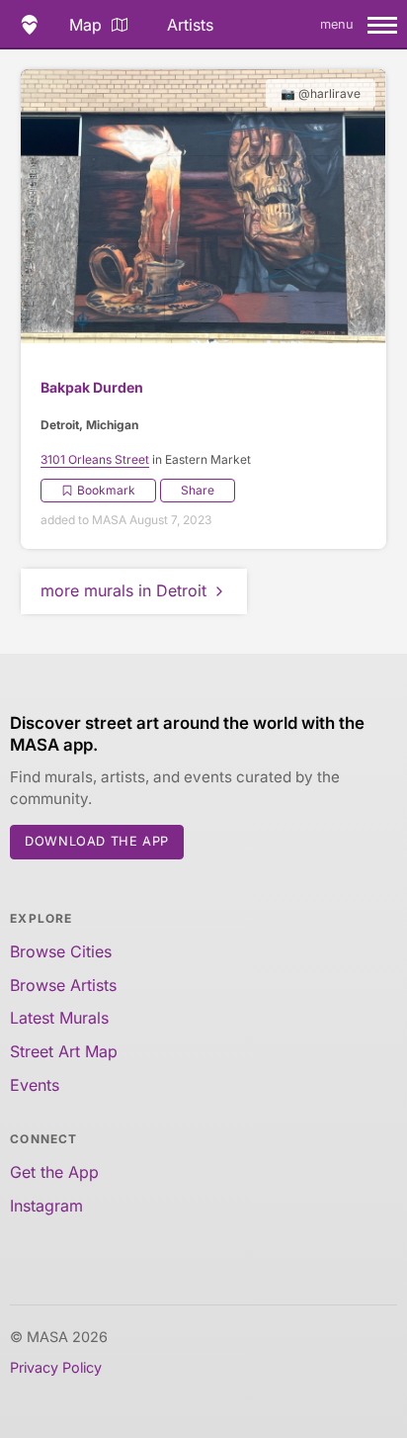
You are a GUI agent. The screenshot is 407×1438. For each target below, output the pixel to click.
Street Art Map (64, 1051)
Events (34, 1085)
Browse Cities (61, 951)
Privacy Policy (56, 1367)
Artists (190, 25)
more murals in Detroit (123, 590)
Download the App (97, 841)
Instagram (46, 1205)
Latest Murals (59, 1018)
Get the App (54, 1172)
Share (197, 490)
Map (85, 25)
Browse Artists (63, 985)
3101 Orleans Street (95, 459)
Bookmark (106, 490)
